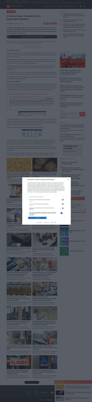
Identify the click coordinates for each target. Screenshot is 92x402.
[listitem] (46, 197)
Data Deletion (39, 222)
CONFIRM (37, 217)
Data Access (46, 222)
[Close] (68, 180)
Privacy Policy (53, 222)
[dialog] (46, 201)
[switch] (62, 199)
